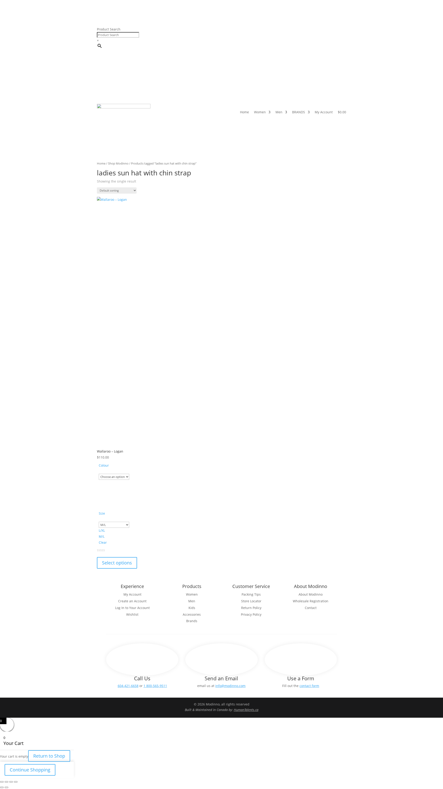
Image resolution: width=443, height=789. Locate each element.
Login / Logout (284, 37)
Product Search (108, 29)
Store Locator (297, 30)
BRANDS (298, 112)
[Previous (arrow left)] (2, 787)
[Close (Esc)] (16, 782)
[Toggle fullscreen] (6, 782)
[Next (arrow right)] (6, 787)
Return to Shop (49, 756)
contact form (309, 686)
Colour (104, 465)
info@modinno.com (230, 686)
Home (244, 112)
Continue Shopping (30, 770)
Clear (103, 542)
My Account (324, 112)
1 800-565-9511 (155, 686)
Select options (117, 563)
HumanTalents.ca (246, 710)
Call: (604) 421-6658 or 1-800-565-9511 (252, 30)
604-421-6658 (128, 686)
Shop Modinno (118, 163)
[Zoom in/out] (2, 782)
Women (260, 112)
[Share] (11, 782)
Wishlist (339, 30)
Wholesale (320, 30)
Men (278, 112)
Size (102, 513)
